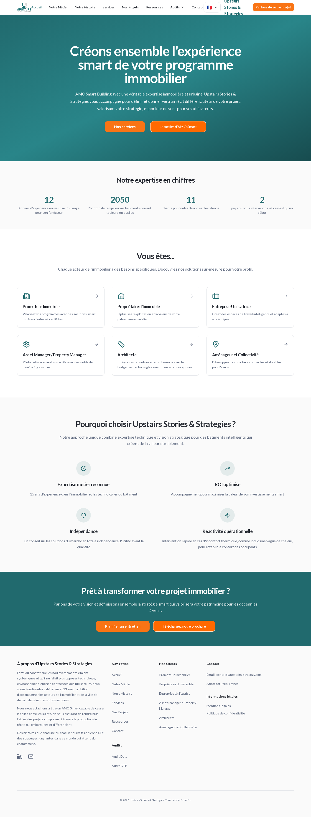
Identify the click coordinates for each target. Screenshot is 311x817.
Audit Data (119, 756)
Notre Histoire (85, 7)
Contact (198, 7)
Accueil (36, 7)
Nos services (125, 126)
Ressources (154, 7)
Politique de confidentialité (225, 713)
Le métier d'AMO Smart (178, 126)
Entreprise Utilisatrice (174, 693)
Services (109, 7)
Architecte (167, 718)
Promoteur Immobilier (174, 675)
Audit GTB (119, 766)
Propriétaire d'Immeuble (176, 684)
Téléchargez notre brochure (184, 626)
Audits (175, 7)
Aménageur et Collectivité (178, 727)
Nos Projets (130, 7)
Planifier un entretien (122, 626)
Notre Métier (58, 7)
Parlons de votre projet (273, 7)
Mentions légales (218, 706)
